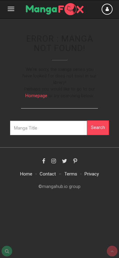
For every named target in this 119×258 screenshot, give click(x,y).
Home (26, 174)
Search (98, 127)
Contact (48, 174)
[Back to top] (112, 251)
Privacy (92, 174)
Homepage (36, 95)
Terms (70, 174)
